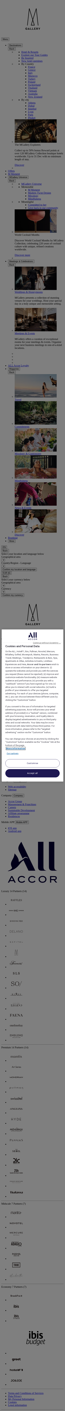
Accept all (32, 773)
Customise (32, 763)
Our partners (12, 753)
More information (15, 748)
